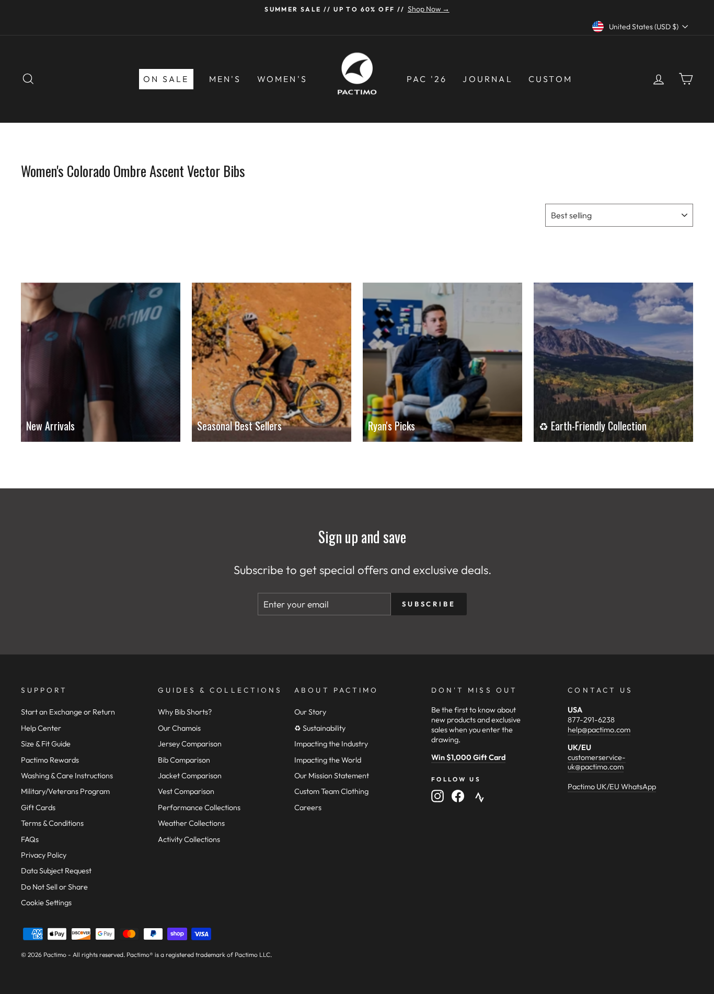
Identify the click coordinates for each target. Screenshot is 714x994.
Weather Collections (191, 823)
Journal (487, 79)
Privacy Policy (43, 855)
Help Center (41, 728)
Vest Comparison (186, 791)
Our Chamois (179, 728)
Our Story (310, 712)
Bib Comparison (184, 760)
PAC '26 (427, 79)
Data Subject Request (56, 870)
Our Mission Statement (331, 775)
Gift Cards (38, 807)
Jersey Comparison (190, 744)
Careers (307, 807)
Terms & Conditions (52, 823)
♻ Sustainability (320, 728)
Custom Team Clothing (331, 791)
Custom (550, 79)
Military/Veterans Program (65, 791)
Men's (225, 79)
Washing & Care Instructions (67, 775)
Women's (282, 79)
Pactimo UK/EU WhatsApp (612, 786)
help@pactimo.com (599, 729)
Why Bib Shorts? (185, 712)
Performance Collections (199, 807)
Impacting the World (327, 760)
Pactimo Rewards (50, 760)
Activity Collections (189, 839)
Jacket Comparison (190, 775)
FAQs (30, 839)
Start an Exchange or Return (68, 712)
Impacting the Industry (331, 744)
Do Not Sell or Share (54, 887)
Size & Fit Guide (46, 744)
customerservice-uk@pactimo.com (597, 762)
